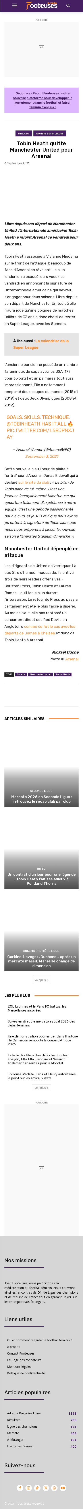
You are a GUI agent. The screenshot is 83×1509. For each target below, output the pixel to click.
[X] (46, 1488)
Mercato (23, 133)
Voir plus (40, 980)
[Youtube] (63, 1488)
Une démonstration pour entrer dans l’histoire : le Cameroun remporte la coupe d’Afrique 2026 (43, 1040)
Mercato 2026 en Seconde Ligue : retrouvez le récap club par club (41, 799)
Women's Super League (49, 133)
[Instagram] (28, 1488)
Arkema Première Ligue (41, 950)
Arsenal (72, 659)
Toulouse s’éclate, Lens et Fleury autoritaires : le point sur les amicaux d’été (42, 1076)
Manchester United (40, 674)
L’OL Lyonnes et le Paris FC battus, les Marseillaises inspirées (37, 1008)
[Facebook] (20, 1488)
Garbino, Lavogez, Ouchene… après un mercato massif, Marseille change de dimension (41, 961)
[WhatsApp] (54, 1488)
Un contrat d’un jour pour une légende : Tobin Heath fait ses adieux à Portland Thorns (42, 879)
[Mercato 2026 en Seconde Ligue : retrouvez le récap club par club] (41, 766)
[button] (68, 6)
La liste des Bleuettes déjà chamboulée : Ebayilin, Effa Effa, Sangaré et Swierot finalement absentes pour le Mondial (38, 1059)
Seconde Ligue (41, 790)
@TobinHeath (23, 424)
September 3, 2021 (41, 456)
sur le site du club (33, 482)
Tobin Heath (63, 674)
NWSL (41, 868)
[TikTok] (37, 1488)
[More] (57, 695)
